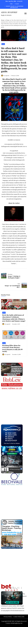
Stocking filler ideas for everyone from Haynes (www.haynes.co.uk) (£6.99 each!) (12, 348)
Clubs (11, 3)
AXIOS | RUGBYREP (9, 12)
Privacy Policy (8, 616)
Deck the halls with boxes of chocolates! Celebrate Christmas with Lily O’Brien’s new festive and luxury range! (13, 318)
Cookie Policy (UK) (18, 616)
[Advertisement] (14, 404)
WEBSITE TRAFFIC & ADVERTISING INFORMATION (14, 7)
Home (3, 44)
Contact (17, 3)
